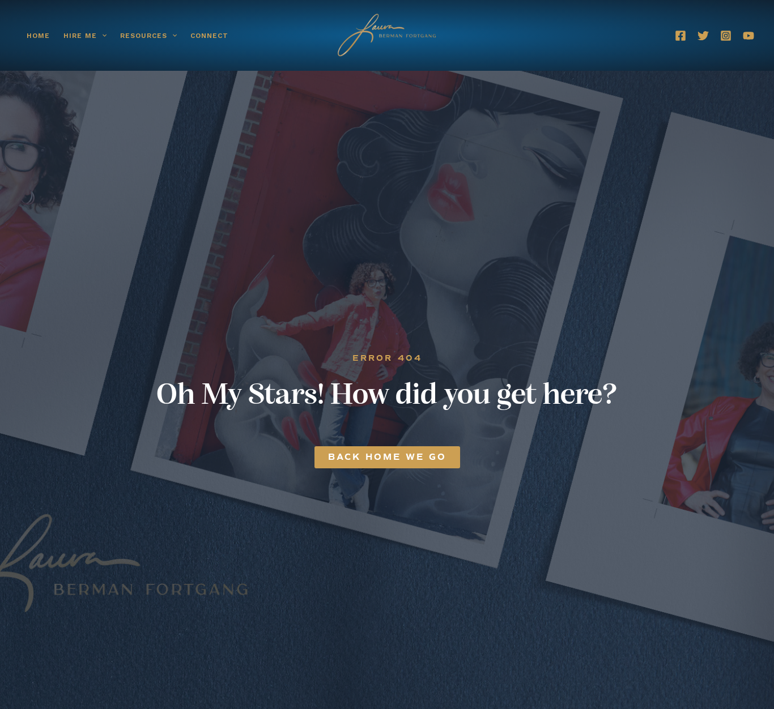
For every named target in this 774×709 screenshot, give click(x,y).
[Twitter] (703, 35)
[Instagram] (726, 35)
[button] (102, 36)
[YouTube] (748, 35)
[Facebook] (680, 35)
